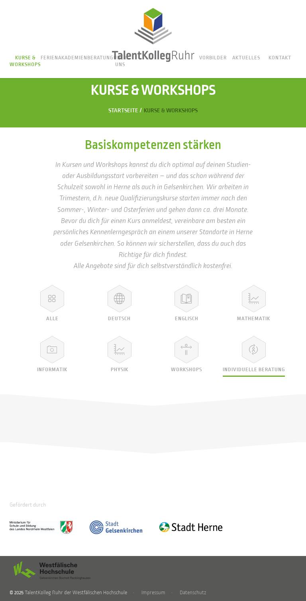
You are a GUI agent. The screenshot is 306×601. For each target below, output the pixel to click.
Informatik (52, 369)
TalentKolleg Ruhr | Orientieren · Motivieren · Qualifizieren (153, 35)
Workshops (186, 369)
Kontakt (280, 58)
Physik (119, 369)
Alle (52, 318)
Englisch (186, 318)
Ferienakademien (64, 58)
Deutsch (119, 318)
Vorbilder (213, 58)
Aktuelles (246, 58)
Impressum (153, 592)
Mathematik (253, 318)
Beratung (100, 58)
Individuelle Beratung (254, 369)
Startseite (123, 110)
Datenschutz (193, 592)
